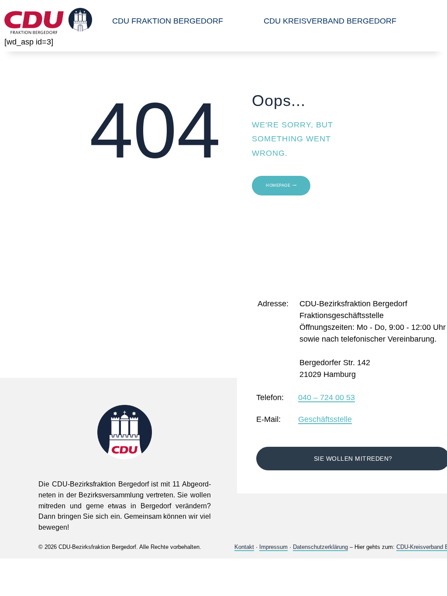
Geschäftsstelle (325, 420)
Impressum (273, 547)
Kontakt (244, 547)
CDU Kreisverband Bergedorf (330, 21)
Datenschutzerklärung (320, 547)
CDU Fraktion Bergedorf (167, 21)
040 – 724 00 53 (326, 398)
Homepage (278, 185)
